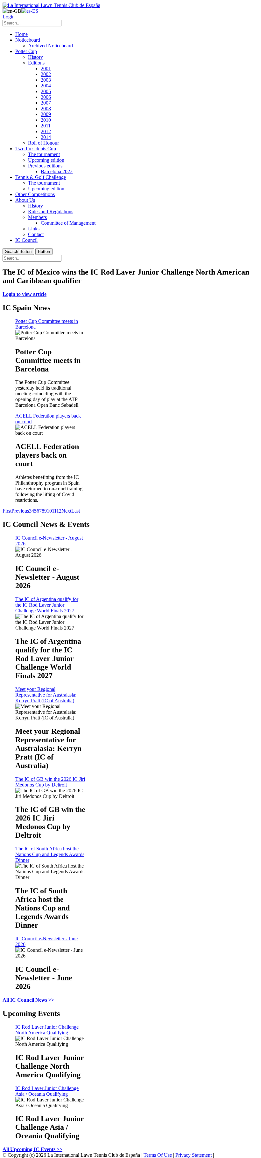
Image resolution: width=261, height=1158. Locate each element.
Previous (20, 511)
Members (37, 217)
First (7, 511)
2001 (46, 68)
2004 (46, 85)
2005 (46, 91)
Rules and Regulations (50, 211)
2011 (46, 125)
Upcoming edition (46, 160)
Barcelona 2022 (57, 171)
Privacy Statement (193, 1155)
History (35, 57)
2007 (46, 103)
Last (75, 511)
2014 (46, 137)
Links (33, 228)
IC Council (26, 240)
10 (49, 511)
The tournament (44, 154)
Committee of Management (68, 223)
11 (54, 511)
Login (9, 16)
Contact (36, 234)
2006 (46, 97)
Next (66, 511)
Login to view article (24, 294)
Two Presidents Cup (35, 148)
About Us (25, 200)
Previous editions (45, 165)
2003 (46, 80)
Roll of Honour (43, 143)
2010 (46, 120)
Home (21, 34)
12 (58, 511)
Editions (36, 62)
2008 (46, 108)
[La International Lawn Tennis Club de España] (51, 5)
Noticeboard (27, 40)
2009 (46, 114)
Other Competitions (35, 194)
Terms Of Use (158, 1155)
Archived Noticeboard (50, 45)
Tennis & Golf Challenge (40, 177)
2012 (46, 131)
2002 (46, 74)
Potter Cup (26, 51)
